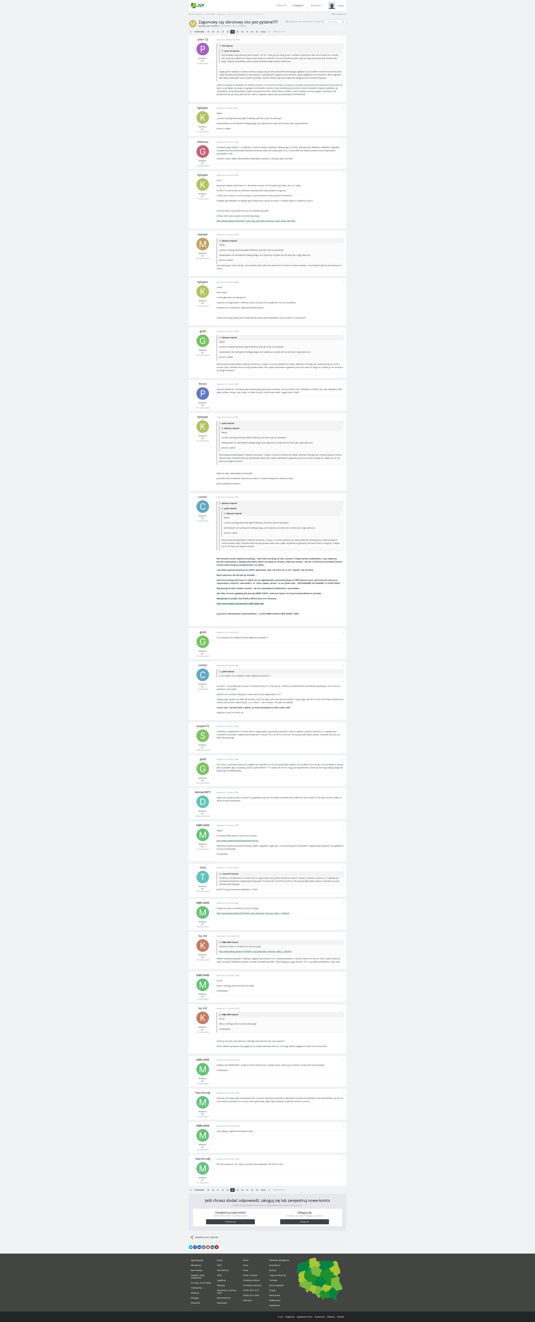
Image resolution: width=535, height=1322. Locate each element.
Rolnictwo (247, 1300)
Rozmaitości (274, 1265)
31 (218, 32)
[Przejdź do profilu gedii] (202, 341)
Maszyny (242, 26)
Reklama (331, 1316)
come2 (202, 497)
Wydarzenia (274, 1305)
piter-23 (203, 39)
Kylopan (202, 108)
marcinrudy (202, 1093)
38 (252, 32)
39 (257, 32)
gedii (203, 331)
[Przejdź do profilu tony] (202, 877)
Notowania (222, 1303)
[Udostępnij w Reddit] (208, 1247)
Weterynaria (274, 1295)
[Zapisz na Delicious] (204, 1247)
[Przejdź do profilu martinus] (193, 23)
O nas (280, 1316)
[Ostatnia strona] (269, 32)
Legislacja (221, 1280)
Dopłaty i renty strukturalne (197, 1276)
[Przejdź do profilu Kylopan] (202, 117)
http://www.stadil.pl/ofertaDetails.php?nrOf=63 (237, 840)
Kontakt (340, 1316)
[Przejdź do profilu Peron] (202, 393)
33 (227, 32)
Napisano (228, 39)
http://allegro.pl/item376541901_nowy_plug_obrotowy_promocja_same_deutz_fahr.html (256, 221)
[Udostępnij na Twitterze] (191, 1247)
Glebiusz (202, 142)
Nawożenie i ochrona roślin (226, 1291)
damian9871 (203, 792)
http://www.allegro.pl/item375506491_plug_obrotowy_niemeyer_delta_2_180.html (253, 913)
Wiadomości (274, 1300)
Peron (203, 384)
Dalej (263, 32)
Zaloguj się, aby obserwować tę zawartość (306, 21)
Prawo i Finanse (250, 1275)
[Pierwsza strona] (191, 32)
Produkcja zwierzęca (252, 1285)
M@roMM (202, 825)
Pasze (245, 1260)
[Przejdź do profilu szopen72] (202, 735)
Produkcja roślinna (251, 1280)
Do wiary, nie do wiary (201, 1283)
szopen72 (202, 726)
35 (237, 32)
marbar (203, 234)
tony (203, 867)
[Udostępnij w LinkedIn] (212, 1247)
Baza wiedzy (196, 1270)
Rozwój (272, 1270)
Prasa (245, 1270)
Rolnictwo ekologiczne (279, 1260)
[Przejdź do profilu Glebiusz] (202, 151)
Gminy (220, 1260)
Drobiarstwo (196, 1288)
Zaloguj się (304, 1222)
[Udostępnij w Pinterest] (217, 1247)
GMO (219, 1265)
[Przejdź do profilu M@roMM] (202, 835)
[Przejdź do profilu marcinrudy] (202, 1102)
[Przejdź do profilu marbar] (202, 244)
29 (208, 32)
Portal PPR (281, 5)
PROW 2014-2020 (251, 1295)
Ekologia (195, 1298)
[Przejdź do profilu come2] (202, 506)
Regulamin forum (304, 1316)
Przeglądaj (297, 5)
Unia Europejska (276, 1285)
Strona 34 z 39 (278, 32)
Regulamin (290, 1316)
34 (232, 32)
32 (223, 32)
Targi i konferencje (277, 1275)
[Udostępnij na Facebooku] (195, 1247)
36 (242, 32)
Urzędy (272, 1290)
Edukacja (195, 1293)
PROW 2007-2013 (251, 1290)
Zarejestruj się (230, 1222)
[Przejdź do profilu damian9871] (202, 802)
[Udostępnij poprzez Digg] (199, 1247)
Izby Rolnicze (223, 1270)
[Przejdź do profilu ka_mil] (202, 945)
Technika (273, 1280)
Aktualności (196, 1265)
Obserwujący (332, 21)
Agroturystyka (197, 1260)
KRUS (219, 1275)
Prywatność (319, 1316)
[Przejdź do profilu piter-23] (202, 49)
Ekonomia (195, 1303)
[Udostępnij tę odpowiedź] (343, 40)
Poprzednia (199, 32)
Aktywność (316, 5)
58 (343, 22)
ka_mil (203, 936)
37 (247, 32)
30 (213, 32)
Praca (245, 1265)
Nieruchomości (224, 1298)
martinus (215, 26)
